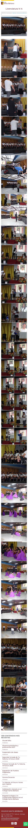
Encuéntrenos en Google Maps (9, 819)
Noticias (14, 13)
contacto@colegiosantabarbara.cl (10, 818)
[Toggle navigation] (26, 2)
